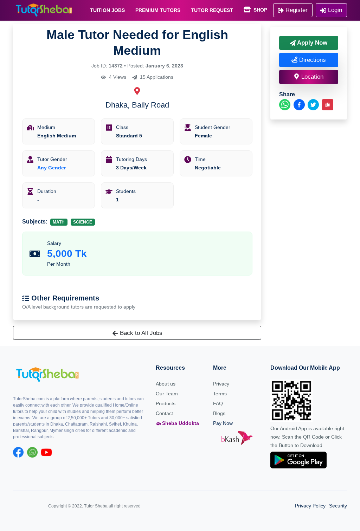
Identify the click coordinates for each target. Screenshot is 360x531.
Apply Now (311, 42)
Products (165, 403)
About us (165, 384)
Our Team (167, 393)
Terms (220, 393)
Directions (311, 60)
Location (311, 76)
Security (338, 506)
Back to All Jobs (140, 333)
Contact (164, 413)
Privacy (221, 384)
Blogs (219, 413)
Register (296, 10)
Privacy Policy (310, 506)
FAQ (218, 403)
